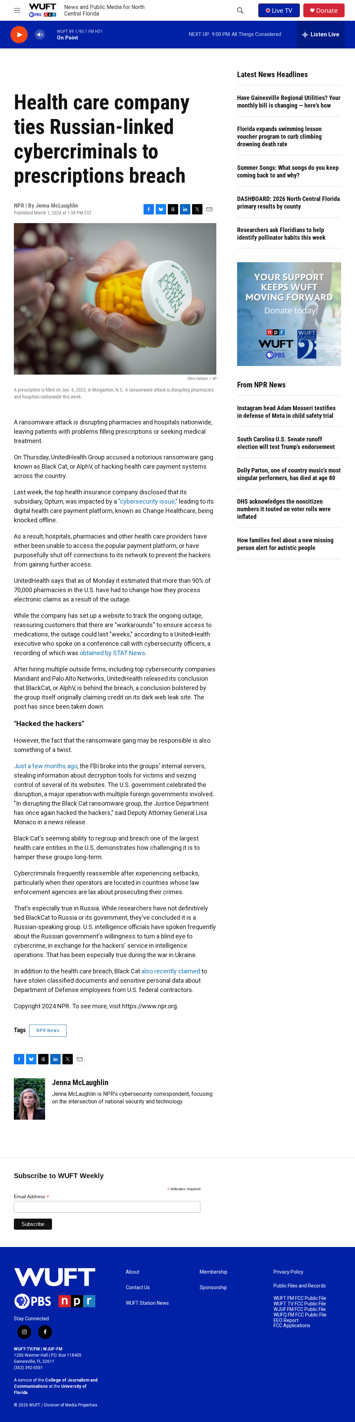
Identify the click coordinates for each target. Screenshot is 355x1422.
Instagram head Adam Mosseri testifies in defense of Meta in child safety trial (286, 411)
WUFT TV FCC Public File (300, 1303)
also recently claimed (170, 971)
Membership (213, 1272)
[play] (19, 35)
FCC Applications (292, 1325)
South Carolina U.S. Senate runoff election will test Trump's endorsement (286, 442)
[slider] (51, 34)
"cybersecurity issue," (148, 501)
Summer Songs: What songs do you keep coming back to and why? (288, 171)
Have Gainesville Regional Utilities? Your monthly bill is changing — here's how (288, 101)
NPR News (47, 1030)
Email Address (31, 1196)
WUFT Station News (147, 1303)
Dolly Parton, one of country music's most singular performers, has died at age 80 (289, 474)
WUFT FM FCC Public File (300, 1298)
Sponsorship (213, 1287)
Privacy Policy (288, 1272)
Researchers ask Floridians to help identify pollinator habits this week (281, 233)
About (132, 1272)
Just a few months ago (45, 766)
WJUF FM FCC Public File (300, 1309)
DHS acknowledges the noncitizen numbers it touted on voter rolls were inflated (284, 509)
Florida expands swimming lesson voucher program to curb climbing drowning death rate (279, 136)
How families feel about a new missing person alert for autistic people (285, 543)
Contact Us (138, 1287)
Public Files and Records (300, 1285)
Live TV (282, 10)
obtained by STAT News (112, 653)
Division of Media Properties (70, 1405)
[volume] (40, 35)
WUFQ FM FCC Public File (300, 1315)
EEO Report (286, 1320)
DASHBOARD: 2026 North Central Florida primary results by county (288, 202)
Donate (327, 10)
